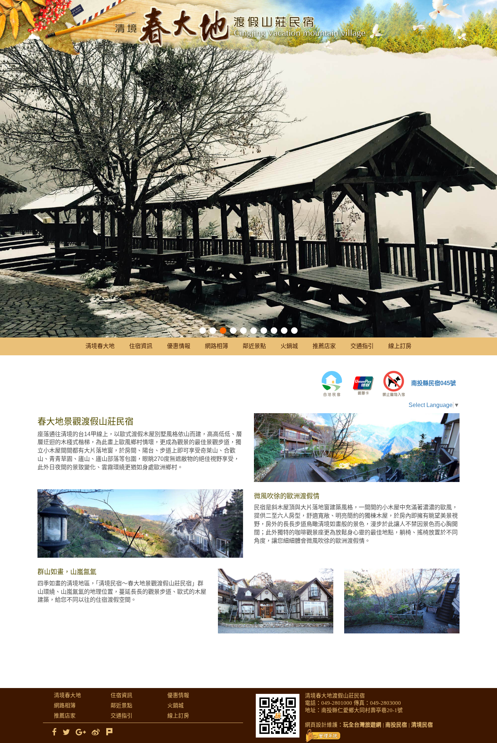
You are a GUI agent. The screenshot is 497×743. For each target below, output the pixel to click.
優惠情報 (178, 346)
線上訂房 (399, 346)
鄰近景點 (254, 346)
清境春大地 (100, 346)
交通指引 (362, 346)
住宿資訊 (140, 346)
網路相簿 (216, 346)
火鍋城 (289, 346)
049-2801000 (336, 703)
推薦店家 (324, 346)
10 (294, 330)
